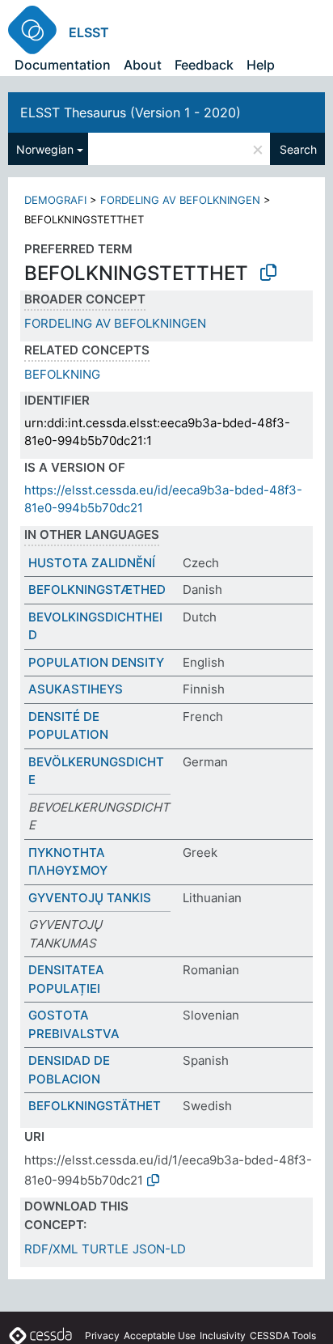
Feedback (204, 65)
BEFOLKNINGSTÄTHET (94, 1105)
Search (298, 149)
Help (261, 65)
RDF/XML (51, 1249)
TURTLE (105, 1249)
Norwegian (45, 149)
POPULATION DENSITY (96, 662)
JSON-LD (159, 1249)
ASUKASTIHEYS (75, 689)
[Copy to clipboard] (268, 273)
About (143, 65)
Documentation (63, 65)
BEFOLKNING (62, 374)
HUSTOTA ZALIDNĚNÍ (91, 562)
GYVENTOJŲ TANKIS (89, 897)
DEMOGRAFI (55, 199)
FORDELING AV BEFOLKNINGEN (180, 199)
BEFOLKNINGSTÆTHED (97, 589)
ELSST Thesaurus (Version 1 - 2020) (130, 112)
